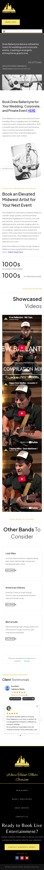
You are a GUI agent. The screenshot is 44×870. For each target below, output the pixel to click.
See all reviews (15, 698)
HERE (32, 110)
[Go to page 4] (25, 735)
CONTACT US (22, 817)
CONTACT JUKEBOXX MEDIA (22, 847)
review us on (27, 698)
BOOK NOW (11, 22)
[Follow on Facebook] (17, 858)
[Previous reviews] (4, 719)
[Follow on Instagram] (22, 858)
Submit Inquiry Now (15, 252)
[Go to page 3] (23, 735)
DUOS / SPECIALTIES (22, 799)
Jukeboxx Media (17, 689)
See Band (10, 570)
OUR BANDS (22, 790)
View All (27, 661)
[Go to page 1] (20, 735)
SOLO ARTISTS (22, 808)
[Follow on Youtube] (27, 858)
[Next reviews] (40, 719)
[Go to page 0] (18, 735)
